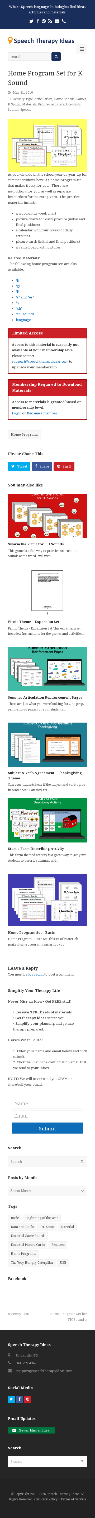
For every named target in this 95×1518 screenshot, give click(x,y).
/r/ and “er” (25, 297)
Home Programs (24, 434)
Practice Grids (69, 104)
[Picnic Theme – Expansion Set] (47, 592)
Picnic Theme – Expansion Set (33, 622)
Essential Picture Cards (28, 1245)
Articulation (43, 99)
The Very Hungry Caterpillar (32, 1263)
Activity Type (23, 99)
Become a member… (44, 413)
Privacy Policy (47, 1499)
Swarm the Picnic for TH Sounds (36, 544)
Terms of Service (73, 1499)
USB (63, 1263)
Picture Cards (48, 104)
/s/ (17, 303)
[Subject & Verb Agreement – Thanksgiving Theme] (47, 745)
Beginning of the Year (42, 1218)
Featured (58, 1245)
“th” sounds (25, 314)
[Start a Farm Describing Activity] (47, 820)
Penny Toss (20, 1314)
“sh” (19, 309)
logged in (36, 974)
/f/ (17, 280)
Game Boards (64, 99)
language (23, 320)
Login (16, 413)
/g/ (18, 286)
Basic (15, 1218)
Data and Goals (22, 1227)
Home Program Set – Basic (31, 933)
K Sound (14, 104)
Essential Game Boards (28, 1236)
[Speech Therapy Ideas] (41, 40)
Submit (47, 1128)
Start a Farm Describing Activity (36, 849)
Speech (25, 109)
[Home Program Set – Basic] (47, 900)
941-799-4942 (26, 1363)
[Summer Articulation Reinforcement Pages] (47, 669)
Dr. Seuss (47, 1227)
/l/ (17, 291)
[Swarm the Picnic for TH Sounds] (47, 516)
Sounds (13, 109)
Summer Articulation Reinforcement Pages (45, 697)
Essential (67, 1227)
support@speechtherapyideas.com (40, 361)
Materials (29, 104)
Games (81, 99)
